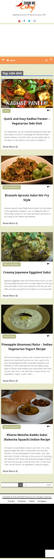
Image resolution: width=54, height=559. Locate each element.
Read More (9, 146)
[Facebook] (24, 20)
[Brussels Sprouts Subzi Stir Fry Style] (27, 184)
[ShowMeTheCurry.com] (3, 59)
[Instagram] (34, 20)
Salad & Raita (9, 336)
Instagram (42, 501)
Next (49, 485)
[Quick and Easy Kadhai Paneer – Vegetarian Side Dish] (27, 107)
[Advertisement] (27, 40)
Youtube (11, 501)
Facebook (22, 501)
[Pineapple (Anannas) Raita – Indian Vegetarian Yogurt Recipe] (27, 333)
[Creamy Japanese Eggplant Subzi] (27, 261)
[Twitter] (29, 20)
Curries (6, 111)
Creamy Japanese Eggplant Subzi (27, 272)
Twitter (32, 501)
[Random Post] (46, 60)
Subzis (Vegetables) (11, 187)
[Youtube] (19, 20)
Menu (12, 60)
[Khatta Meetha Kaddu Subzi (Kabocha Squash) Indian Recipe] (27, 423)
